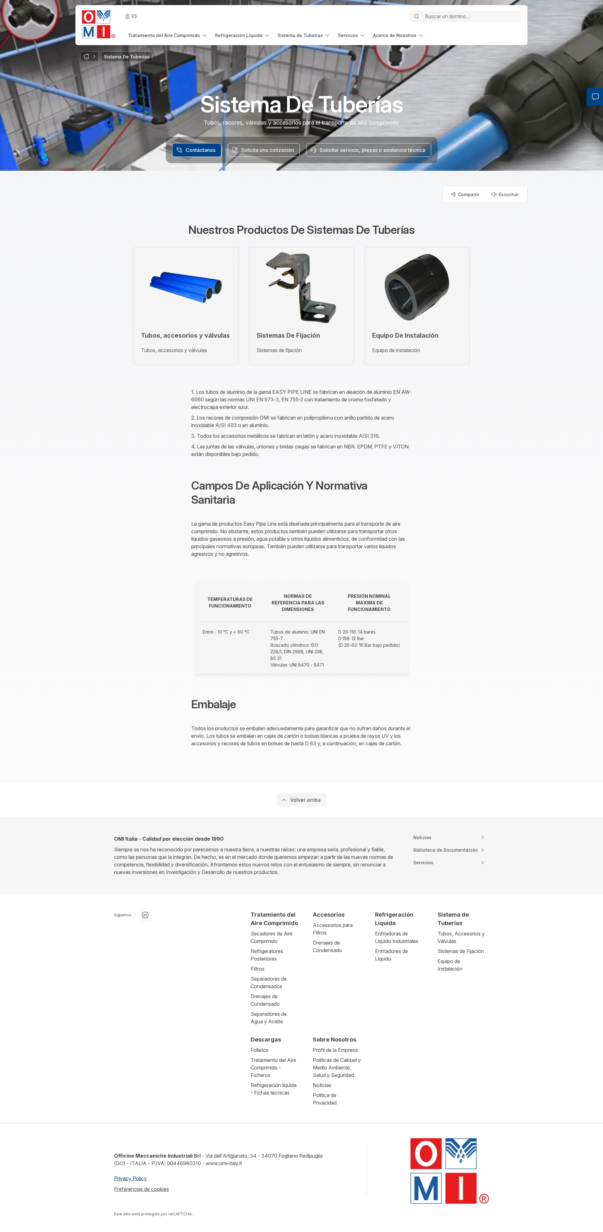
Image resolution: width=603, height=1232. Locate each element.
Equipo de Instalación (449, 965)
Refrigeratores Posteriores (267, 955)
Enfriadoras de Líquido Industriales (396, 937)
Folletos (260, 1050)
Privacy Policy (130, 1178)
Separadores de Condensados (269, 982)
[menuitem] (168, 35)
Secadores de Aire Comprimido (272, 937)
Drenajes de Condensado (265, 1000)
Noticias (322, 1085)
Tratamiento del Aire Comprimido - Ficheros (273, 1067)
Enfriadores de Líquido (391, 955)
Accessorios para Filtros (333, 929)
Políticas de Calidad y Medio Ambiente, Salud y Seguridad (337, 1067)
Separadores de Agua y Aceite (269, 1018)
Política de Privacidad (325, 1099)
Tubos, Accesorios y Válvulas (461, 937)
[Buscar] (416, 16)
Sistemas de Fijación (460, 951)
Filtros (257, 969)
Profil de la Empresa (335, 1050)
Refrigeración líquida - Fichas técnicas (273, 1089)
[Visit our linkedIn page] (145, 915)
